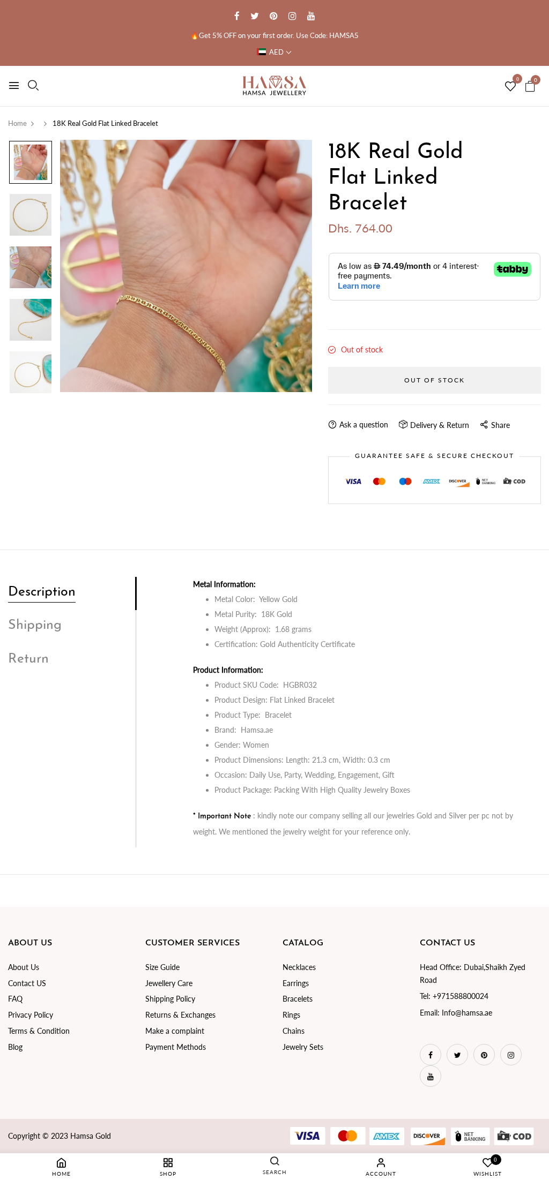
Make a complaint (174, 1030)
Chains (294, 1030)
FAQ (15, 998)
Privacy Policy (30, 1014)
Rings (291, 1014)
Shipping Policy (170, 998)
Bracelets (298, 998)
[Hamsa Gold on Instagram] (292, 15)
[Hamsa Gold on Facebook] (237, 15)
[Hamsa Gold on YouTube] (311, 15)
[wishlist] (510, 86)
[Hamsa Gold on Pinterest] (274, 15)
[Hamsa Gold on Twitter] (254, 15)
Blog (15, 1046)
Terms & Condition (39, 1030)
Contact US (27, 983)
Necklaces (299, 967)
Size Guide (162, 967)
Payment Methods (175, 1046)
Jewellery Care (168, 983)
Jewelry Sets (303, 1046)
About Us (23, 967)
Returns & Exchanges (180, 1014)
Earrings (296, 983)
